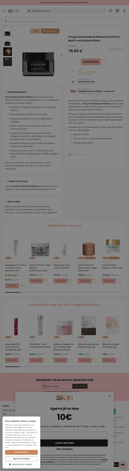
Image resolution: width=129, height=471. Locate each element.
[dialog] (21, 442)
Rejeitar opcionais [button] (21, 459)
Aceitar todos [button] (21, 452)
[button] (21, 464)
